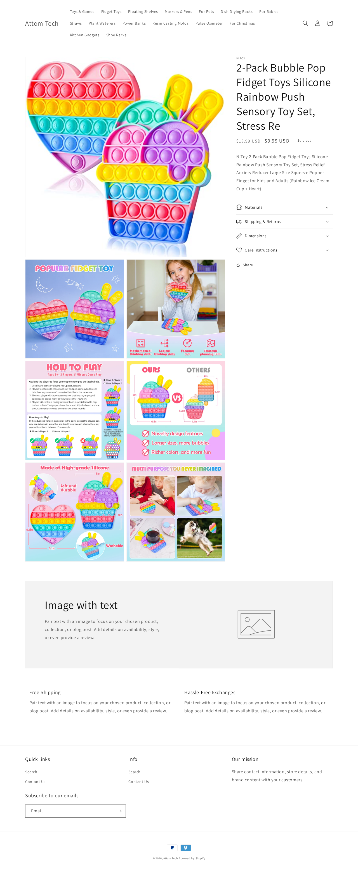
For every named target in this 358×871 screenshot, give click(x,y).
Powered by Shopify (192, 858)
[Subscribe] (119, 811)
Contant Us (35, 781)
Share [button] (248, 264)
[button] (305, 23)
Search (31, 771)
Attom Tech (170, 858)
